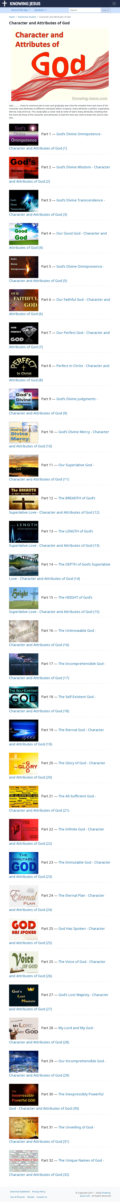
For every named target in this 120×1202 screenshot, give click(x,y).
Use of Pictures (17, 1197)
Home (12, 16)
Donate (30, 1197)
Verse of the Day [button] (19, 10)
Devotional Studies (27, 16)
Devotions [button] (40, 10)
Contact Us (42, 1197)
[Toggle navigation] (114, 4)
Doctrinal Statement (20, 1191)
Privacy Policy (38, 1191)
